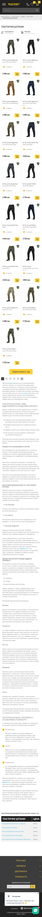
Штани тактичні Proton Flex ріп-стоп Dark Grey (14, 823)
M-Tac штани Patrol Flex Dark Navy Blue (12, 835)
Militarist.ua (24, 548)
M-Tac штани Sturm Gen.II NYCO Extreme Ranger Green (16, 839)
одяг (10, 383)
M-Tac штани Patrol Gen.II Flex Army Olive (13, 831)
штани (26, 393)
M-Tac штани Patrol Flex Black (10, 827)
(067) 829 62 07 (28, 4)
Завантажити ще (21, 371)
